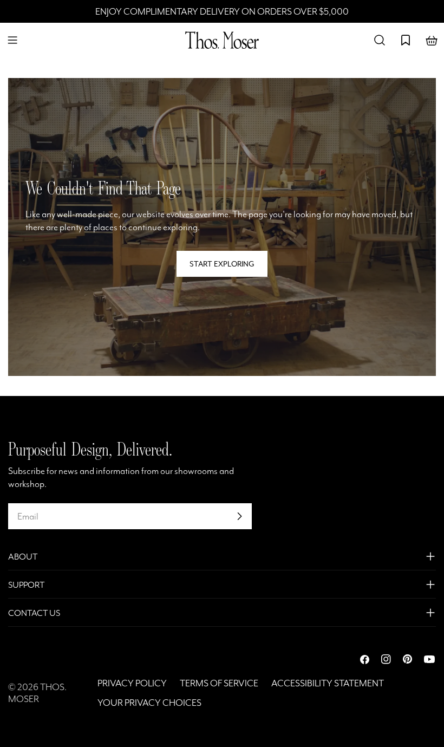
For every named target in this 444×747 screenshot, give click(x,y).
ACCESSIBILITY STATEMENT (327, 683)
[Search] (379, 40)
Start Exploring (222, 264)
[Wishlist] (405, 40)
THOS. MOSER (37, 693)
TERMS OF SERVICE (219, 683)
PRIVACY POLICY (132, 683)
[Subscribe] (239, 516)
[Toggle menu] (12, 40)
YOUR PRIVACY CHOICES (149, 703)
